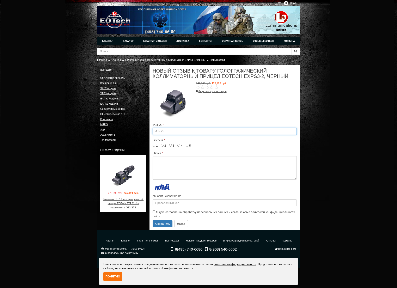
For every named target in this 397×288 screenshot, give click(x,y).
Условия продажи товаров (201, 240)
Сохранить (162, 223)
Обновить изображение (167, 196)
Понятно (112, 276)
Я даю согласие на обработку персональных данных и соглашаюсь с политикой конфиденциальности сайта (224, 214)
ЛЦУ (102, 129)
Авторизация (105, 3)
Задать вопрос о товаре (212, 91)
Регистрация (122, 3)
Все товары (172, 240)
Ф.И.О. (158, 124)
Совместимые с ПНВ (112, 109)
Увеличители (108, 134)
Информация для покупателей (241, 240)
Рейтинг (159, 140)
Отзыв (158, 153)
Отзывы (271, 240)
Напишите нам (287, 248)
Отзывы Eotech (263, 41)
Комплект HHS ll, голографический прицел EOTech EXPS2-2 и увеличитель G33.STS (123, 203)
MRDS (104, 124)
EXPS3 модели (109, 103)
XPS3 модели (108, 93)
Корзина (289, 41)
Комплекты (106, 119)
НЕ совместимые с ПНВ (114, 114)
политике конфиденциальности (235, 264)
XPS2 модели (108, 88)
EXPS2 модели (109, 98)
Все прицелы (108, 83)
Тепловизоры (108, 140)
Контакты (205, 41)
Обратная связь (232, 41)
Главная (107, 41)
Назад (181, 223)
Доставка (182, 41)
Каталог (128, 41)
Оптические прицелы (112, 77)
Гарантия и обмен (155, 41)
